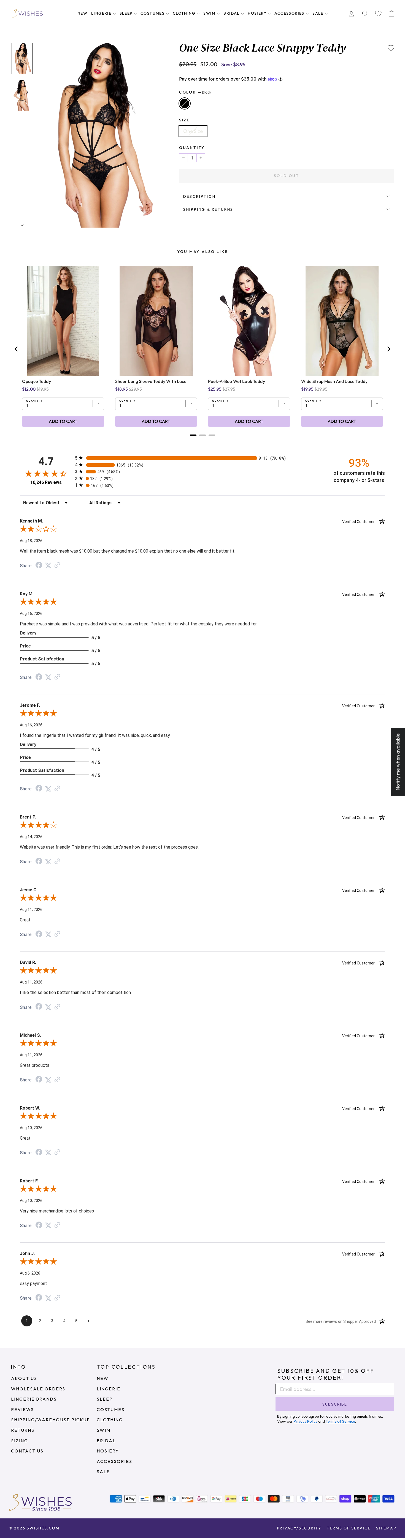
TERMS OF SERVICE (349, 1528)
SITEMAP (386, 1528)
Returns (22, 1430)
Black (184, 103)
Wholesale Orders (38, 1389)
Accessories (290, 13)
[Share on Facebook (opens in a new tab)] (39, 565)
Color (195, 92)
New (82, 13)
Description (199, 196)
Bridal (232, 13)
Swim (210, 13)
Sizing (19, 1440)
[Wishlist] (378, 14)
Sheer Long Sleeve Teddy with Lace (151, 381)
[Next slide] (388, 348)
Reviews (22, 1409)
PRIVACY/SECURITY (299, 1528)
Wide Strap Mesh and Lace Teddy (334, 381)
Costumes (153, 13)
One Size (193, 131)
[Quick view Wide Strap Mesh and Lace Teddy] (342, 321)
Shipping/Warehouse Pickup (50, 1419)
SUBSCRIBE (334, 1404)
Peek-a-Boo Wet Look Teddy (236, 381)
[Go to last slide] (16, 348)
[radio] (202, 458)
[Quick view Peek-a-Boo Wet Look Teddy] (249, 321)
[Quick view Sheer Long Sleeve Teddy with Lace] (156, 321)
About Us (24, 1378)
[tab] (193, 435)
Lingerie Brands (34, 1399)
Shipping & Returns (208, 209)
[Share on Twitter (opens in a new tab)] (48, 565)
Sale (318, 13)
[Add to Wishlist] (391, 48)
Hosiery (258, 13)
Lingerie (102, 13)
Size (184, 120)
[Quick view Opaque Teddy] (63, 321)
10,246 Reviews (46, 482)
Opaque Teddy (36, 381)
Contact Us (27, 1451)
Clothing (185, 13)
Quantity (192, 147)
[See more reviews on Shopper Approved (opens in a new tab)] (57, 565)
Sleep (127, 13)
